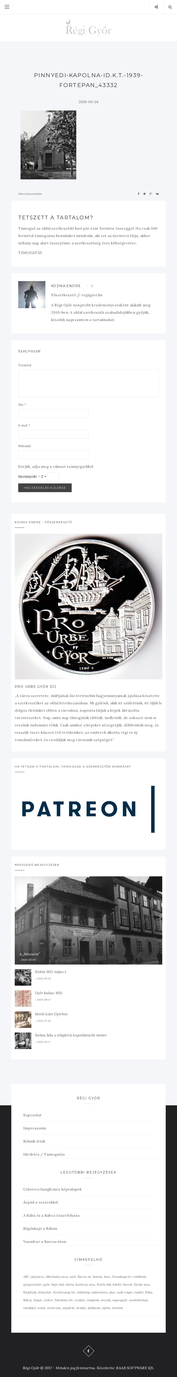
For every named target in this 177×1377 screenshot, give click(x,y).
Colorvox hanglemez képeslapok (52, 1189)
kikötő (117, 1285)
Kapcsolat (32, 1115)
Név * (22, 405)
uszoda (106, 1300)
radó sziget (124, 1292)
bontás (97, 1277)
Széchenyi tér (64, 1300)
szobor (48, 1300)
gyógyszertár (32, 1285)
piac (112, 1292)
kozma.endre (66, 286)
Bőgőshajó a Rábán (40, 1228)
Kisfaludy (30, 1292)
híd (61, 1285)
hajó (55, 1285)
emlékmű (139, 1277)
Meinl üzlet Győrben (51, 1014)
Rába (148, 1292)
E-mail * (24, 425)
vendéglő (29, 1308)
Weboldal (24, 446)
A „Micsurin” (29, 954)
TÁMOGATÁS (30, 252)
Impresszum (34, 1128)
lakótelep (83, 1292)
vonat (41, 1308)
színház (80, 1300)
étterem (117, 1308)
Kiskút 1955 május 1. (51, 972)
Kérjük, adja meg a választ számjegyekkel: (56, 466)
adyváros (37, 1277)
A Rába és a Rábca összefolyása (51, 1215)
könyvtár (44, 1292)
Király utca (142, 1285)
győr (46, 1285)
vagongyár (119, 1300)
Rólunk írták (34, 1141)
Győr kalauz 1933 (48, 993)
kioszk (127, 1285)
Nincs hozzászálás (30, 193)
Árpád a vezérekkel (40, 1202)
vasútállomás (138, 1300)
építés (106, 1308)
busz (107, 1277)
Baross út (84, 1277)
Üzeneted (24, 365)
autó (73, 1277)
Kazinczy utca (85, 1285)
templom (93, 1300)
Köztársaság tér (64, 1292)
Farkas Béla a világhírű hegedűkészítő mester (71, 1035)
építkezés (94, 1308)
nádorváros (99, 1292)
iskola (69, 1285)
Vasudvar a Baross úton (44, 1241)
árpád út (69, 1308)
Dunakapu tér (122, 1277)
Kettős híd (104, 1285)
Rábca (27, 1300)
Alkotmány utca (57, 1277)
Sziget (37, 1300)
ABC (26, 1277)
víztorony (54, 1308)
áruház (81, 1308)
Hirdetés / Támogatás (44, 1154)
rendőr (138, 1292)
